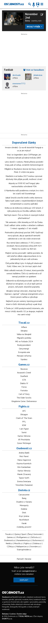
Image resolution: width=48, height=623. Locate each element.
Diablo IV (24, 383)
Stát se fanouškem (35, 70)
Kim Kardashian (24, 467)
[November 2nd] (13, 18)
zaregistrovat (28, 571)
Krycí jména (24, 516)
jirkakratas (38, 75)
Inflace (24, 327)
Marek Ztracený (24, 474)
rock (39, 20)
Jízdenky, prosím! (24, 527)
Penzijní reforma (24, 355)
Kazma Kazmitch (24, 463)
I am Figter (24, 428)
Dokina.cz (37, 543)
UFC (24, 411)
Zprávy (17, 534)
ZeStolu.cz (35, 537)
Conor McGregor (24, 443)
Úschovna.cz (37, 540)
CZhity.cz (11, 546)
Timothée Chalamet (24, 485)
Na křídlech (24, 519)
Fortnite (24, 390)
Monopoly (24, 505)
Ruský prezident (24, 345)
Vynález (24, 359)
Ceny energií (24, 348)
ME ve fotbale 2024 (24, 341)
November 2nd (31, 15)
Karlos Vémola (24, 436)
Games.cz (24, 364)
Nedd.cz (9, 543)
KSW (24, 425)
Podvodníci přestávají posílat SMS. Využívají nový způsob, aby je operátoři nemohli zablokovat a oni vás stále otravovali (24, 235)
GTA (24, 379)
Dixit (24, 512)
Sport (24, 534)
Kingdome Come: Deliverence (24, 401)
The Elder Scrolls (24, 397)
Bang (24, 498)
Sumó (24, 432)
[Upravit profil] (42, 14)
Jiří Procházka (24, 439)
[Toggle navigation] (42, 4)
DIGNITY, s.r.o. (7, 619)
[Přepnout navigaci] (34, 4)
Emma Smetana (24, 481)
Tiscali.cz (24, 322)
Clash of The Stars (24, 418)
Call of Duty (24, 394)
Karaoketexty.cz (24, 540)
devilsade (17, 75)
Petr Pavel (24, 456)
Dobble (24, 509)
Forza (24, 387)
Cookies (12, 614)
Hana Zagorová (24, 460)
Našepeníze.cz (22, 546)
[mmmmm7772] (7, 85)
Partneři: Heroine (24, 559)
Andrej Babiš (24, 452)
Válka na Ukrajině (24, 334)
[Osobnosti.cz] (14, 4)
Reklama (5, 614)
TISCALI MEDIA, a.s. (25, 616)
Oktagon (24, 414)
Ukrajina (24, 330)
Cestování (37, 534)
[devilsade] (7, 77)
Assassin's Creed (24, 372)
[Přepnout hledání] (30, 4)
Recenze (24, 369)
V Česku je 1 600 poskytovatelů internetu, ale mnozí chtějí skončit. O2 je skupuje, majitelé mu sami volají (24, 311)
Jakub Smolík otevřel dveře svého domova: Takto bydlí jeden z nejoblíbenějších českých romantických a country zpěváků (24, 200)
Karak (24, 523)
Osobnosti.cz (24, 448)
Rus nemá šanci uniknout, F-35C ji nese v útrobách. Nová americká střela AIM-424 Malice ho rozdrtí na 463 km (24, 245)
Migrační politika (24, 338)
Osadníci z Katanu (24, 501)
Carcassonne (24, 494)
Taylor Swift (24, 478)
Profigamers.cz (23, 537)
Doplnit (24, 580)
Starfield (24, 376)
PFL (24, 421)
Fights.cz (24, 406)
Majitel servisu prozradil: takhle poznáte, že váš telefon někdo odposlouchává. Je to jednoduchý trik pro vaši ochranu (24, 256)
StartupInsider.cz (24, 549)
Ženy (30, 534)
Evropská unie (24, 352)
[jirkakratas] (28, 77)
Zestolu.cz (24, 490)
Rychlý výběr (34, 26)
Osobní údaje (21, 614)
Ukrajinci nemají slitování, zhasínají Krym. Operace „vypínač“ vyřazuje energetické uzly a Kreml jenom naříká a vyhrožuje (24, 294)
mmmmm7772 (19, 83)
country (34, 20)
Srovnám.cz (35, 546)
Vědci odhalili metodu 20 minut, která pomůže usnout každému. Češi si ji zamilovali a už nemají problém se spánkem (24, 273)
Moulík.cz (18, 543)
